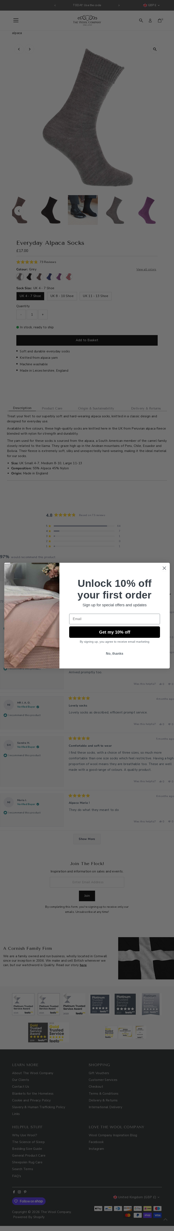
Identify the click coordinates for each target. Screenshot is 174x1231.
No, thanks (114, 653)
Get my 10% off (114, 632)
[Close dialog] (164, 568)
